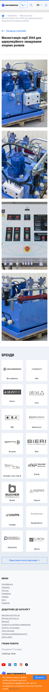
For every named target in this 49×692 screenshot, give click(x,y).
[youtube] (4, 664)
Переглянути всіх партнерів (23, 560)
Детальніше (14, 689)
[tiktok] (26, 664)
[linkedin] (15, 664)
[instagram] (20, 664)
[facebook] (9, 664)
